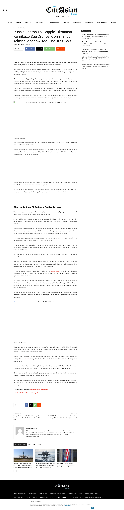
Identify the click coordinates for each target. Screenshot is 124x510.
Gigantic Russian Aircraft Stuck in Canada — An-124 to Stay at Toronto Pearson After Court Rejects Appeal (23, 465)
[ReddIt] (39, 405)
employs (26, 359)
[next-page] (17, 471)
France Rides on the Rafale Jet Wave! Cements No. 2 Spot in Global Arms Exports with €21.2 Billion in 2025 (45, 465)
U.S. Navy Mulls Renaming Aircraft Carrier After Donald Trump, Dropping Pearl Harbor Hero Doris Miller (96, 59)
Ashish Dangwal (19, 44)
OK (92, 507)
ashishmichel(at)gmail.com (39, 389)
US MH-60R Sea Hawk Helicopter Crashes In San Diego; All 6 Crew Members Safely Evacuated (62, 417)
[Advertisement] (45, 56)
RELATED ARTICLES (20, 445)
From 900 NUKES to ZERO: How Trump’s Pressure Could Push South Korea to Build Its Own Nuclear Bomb (96, 66)
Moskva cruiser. (55, 271)
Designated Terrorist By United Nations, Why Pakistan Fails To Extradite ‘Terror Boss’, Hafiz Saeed (27, 418)
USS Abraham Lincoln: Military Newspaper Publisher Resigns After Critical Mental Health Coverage (66, 465)
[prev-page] (15, 471)
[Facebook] (3, 10)
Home (15, 28)
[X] (7, 10)
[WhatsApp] (35, 405)
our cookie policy (67, 505)
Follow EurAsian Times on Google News (28, 393)
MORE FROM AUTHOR (34, 445)
